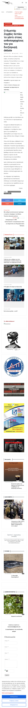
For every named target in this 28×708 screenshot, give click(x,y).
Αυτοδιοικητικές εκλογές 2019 (14, 191)
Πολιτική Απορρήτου (8, 693)
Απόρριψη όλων (14, 704)
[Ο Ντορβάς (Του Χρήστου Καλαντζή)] (14, 271)
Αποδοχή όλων (14, 696)
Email (6, 647)
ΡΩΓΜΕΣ (7, 551)
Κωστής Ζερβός (8, 193)
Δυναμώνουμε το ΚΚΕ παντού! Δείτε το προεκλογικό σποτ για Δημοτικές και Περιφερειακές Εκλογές (14, 221)
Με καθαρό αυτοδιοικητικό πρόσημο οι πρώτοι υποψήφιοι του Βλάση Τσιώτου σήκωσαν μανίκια (14, 213)
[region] (14, 693)
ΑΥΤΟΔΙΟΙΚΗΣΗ (9, 12)
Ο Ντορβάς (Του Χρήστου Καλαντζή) (13, 286)
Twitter (19, 200)
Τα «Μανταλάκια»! (9, 321)
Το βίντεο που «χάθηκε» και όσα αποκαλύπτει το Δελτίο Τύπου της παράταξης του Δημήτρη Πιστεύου (12, 261)
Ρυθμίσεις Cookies (14, 700)
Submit (7, 675)
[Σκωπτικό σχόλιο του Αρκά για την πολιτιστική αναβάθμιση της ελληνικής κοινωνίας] (13, 471)
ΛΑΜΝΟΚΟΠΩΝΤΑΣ (10, 592)
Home (2, 12)
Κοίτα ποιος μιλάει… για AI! (10, 311)
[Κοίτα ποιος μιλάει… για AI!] (14, 295)
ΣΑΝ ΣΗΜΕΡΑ (8, 497)
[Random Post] (22, 2)
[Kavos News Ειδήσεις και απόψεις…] (7, 2)
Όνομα (6, 640)
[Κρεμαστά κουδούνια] (13, 604)
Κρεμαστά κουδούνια (16, 616)
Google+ (7, 203)
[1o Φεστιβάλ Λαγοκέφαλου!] (13, 563)
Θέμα (6, 653)
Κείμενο (6, 659)
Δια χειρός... (8, 459)
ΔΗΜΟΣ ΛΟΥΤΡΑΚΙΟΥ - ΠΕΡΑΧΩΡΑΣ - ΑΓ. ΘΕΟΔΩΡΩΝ (12, 25)
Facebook (7, 200)
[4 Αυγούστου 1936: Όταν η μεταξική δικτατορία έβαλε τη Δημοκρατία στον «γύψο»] (13, 509)
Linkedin (20, 203)
